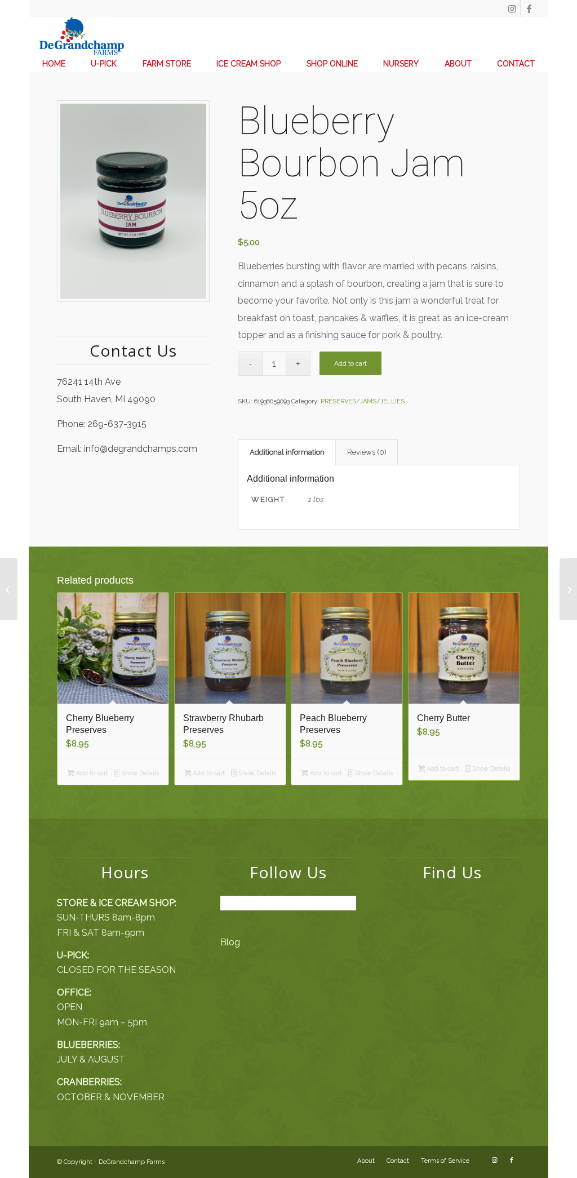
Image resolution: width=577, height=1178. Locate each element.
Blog (230, 942)
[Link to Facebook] (529, 8)
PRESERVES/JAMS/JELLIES (363, 401)
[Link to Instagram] (512, 8)
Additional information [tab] (287, 452)
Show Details (139, 773)
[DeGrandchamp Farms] (81, 36)
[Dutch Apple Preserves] (8, 589)
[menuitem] (53, 63)
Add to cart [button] (91, 773)
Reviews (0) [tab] (367, 452)
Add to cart (350, 363)
